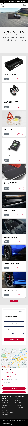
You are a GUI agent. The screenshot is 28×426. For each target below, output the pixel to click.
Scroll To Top (14, 300)
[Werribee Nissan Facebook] (3, 1)
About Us (17, 400)
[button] (25, 5)
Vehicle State (7, 329)
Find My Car (14, 339)
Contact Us (14, 388)
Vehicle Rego (7, 320)
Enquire (7, 79)
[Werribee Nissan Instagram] (5, 1)
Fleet (16, 399)
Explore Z (14, 45)
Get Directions (14, 392)
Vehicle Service (6, 400)
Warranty (5, 409)
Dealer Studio (11, 424)
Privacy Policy (19, 407)
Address (12, 1)
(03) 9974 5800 (21, 1)
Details (20, 79)
